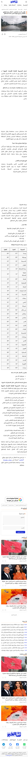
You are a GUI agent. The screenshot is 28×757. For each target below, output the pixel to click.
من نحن (25, 739)
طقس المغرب (4, 505)
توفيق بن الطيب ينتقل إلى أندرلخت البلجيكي (13, 627)
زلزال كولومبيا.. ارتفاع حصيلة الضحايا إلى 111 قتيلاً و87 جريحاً (12, 632)
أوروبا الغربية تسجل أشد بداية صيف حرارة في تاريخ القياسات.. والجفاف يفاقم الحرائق (12, 635)
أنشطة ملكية (12, 5)
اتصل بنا (19, 739)
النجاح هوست (9, 755)
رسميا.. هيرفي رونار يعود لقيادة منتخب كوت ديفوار (12, 645)
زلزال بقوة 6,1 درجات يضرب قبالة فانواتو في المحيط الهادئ (12, 629)
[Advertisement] (14, 55)
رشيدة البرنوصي (22, 34)
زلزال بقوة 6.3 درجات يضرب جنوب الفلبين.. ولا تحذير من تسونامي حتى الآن (12, 642)
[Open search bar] (2, 2)
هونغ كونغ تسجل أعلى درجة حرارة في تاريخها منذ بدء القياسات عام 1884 (12, 640)
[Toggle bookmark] (5, 34)
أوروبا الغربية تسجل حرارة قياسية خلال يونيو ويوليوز (12, 637)
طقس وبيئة (20, 9)
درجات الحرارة (11, 505)
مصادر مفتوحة (7, 460)
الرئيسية (25, 5)
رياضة (5, 5)
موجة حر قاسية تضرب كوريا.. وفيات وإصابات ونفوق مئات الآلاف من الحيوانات (12, 650)
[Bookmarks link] (26, 2)
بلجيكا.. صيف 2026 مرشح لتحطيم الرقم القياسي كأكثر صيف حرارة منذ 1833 (12, 624)
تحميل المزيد (14, 614)
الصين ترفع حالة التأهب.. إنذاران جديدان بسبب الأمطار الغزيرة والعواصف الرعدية (12, 647)
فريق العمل (13, 739)
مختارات (19, 5)
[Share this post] (2, 34)
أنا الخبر (21, 460)
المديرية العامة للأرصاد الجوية (21, 505)
